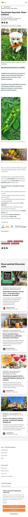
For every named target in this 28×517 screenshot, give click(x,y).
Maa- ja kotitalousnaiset (6, 18)
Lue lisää (4, 502)
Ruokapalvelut (15, 243)
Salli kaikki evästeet (14, 506)
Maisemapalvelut (5, 470)
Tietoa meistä (4, 455)
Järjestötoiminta (17, 18)
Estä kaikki (14, 510)
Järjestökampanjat (12, 19)
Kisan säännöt (4, 231)
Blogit (2, 458)
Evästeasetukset (14, 513)
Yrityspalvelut (4, 468)
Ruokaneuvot (4, 473)
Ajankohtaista (7, 6)
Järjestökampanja (18, 241)
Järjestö (10, 241)
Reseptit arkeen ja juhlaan (7, 476)
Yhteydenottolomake (5, 486)
